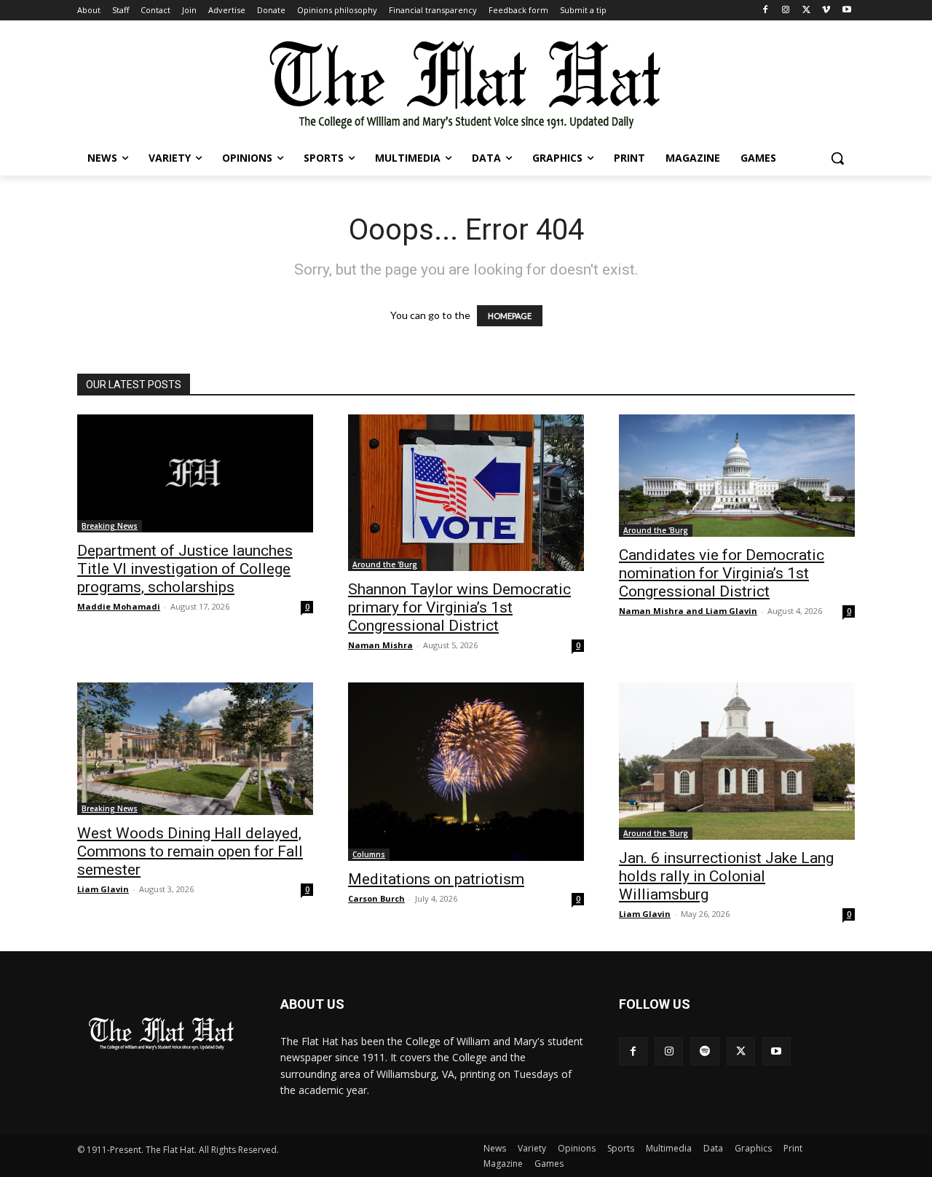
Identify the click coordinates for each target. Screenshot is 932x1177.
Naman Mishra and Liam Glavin (688, 610)
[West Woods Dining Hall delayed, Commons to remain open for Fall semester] (195, 748)
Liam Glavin (103, 888)
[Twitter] (806, 10)
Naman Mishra (380, 644)
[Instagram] (786, 10)
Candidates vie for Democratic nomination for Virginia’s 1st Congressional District (721, 573)
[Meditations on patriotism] (466, 771)
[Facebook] (765, 10)
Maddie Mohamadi (118, 606)
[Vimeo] (826, 10)
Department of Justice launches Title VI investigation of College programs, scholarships (185, 569)
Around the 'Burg (384, 564)
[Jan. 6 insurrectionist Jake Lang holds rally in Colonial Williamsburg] (737, 761)
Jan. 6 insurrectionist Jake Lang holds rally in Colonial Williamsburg (726, 876)
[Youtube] (846, 10)
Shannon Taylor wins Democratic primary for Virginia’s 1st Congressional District (459, 607)
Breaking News (110, 526)
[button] (837, 158)
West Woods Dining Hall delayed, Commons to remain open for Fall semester (190, 851)
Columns (368, 854)
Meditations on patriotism (436, 879)
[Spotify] (704, 1051)
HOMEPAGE (510, 315)
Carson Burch (376, 898)
